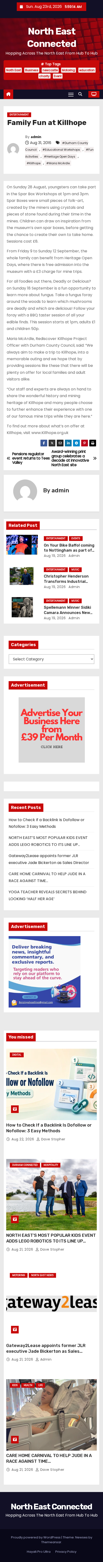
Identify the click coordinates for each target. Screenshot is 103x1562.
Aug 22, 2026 (23, 1139)
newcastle (50, 70)
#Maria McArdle (58, 163)
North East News (42, 1275)
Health (28, 1385)
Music (75, 569)
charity (44, 76)
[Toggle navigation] (71, 94)
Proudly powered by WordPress (36, 1537)
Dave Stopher (52, 1139)
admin (36, 137)
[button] (81, 94)
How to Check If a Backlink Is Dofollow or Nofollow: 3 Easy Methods (49, 1128)
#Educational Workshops (61, 150)
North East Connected (51, 1507)
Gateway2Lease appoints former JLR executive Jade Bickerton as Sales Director (46, 1351)
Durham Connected (25, 1165)
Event (58, 76)
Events (75, 538)
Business (31, 70)
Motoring (68, 70)
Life (40, 1385)
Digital (16, 1055)
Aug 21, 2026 (22, 1249)
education (87, 70)
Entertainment (19, 114)
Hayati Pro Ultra (39, 1551)
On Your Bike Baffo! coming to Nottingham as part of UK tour (69, 550)
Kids (15, 1385)
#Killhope (33, 163)
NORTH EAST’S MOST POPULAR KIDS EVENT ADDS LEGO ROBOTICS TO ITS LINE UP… (51, 1238)
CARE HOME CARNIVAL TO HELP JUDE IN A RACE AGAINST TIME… (49, 1458)
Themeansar (51, 1542)
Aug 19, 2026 (55, 555)
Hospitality (51, 1165)
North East (13, 70)
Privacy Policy (65, 1551)
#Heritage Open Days (59, 157)
